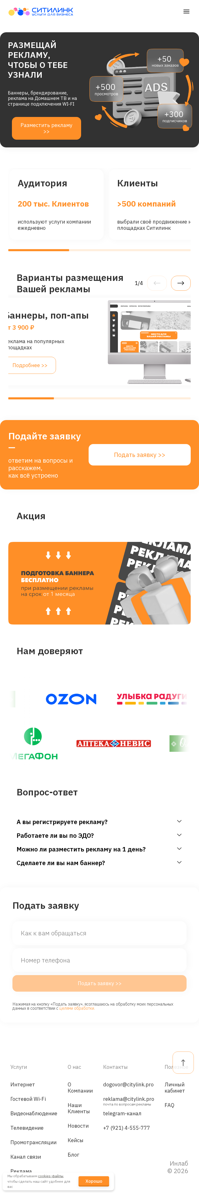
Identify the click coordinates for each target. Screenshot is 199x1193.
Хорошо (94, 1181)
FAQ (169, 1105)
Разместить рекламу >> (46, 128)
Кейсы (75, 1140)
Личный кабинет (175, 1087)
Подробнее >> (29, 365)
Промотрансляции (33, 1142)
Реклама (21, 1171)
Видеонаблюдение (33, 1113)
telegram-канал (122, 1113)
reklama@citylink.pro (128, 1100)
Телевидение (27, 1127)
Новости (78, 1125)
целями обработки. (77, 1008)
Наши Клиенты (79, 1108)
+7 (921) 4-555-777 (126, 1127)
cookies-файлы (50, 1176)
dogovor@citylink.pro (128, 1084)
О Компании (80, 1087)
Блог (73, 1154)
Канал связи (25, 1156)
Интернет (22, 1084)
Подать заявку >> (139, 455)
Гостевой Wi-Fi (28, 1098)
